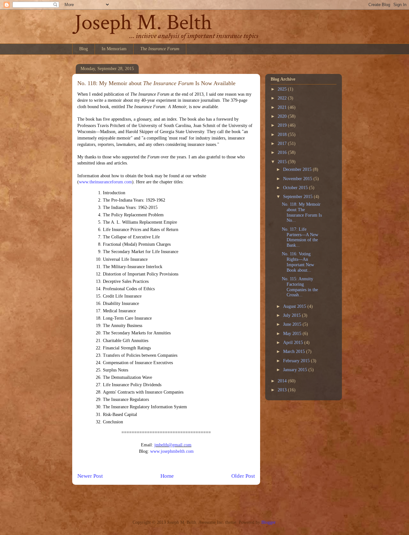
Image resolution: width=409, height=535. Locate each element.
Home (167, 476)
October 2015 (296, 187)
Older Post (243, 476)
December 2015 (298, 169)
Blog (83, 48)
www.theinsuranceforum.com (105, 182)
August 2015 (295, 306)
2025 (283, 89)
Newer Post (90, 476)
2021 (283, 107)
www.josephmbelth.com (172, 451)
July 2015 (292, 315)
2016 (283, 152)
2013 (283, 389)
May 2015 (293, 333)
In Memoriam (114, 48)
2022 (283, 98)
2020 (283, 116)
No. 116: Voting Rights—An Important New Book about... (298, 262)
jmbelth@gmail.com (172, 445)
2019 (283, 125)
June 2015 (293, 324)
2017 (283, 143)
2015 (283, 161)
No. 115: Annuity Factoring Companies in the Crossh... (300, 286)
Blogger (268, 522)
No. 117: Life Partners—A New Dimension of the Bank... (300, 237)
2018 (283, 134)
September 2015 (298, 196)
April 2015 (293, 342)
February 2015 (297, 360)
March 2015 (294, 351)
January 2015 (295, 369)
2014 (283, 381)
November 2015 (298, 178)
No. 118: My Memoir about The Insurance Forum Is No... (302, 212)
